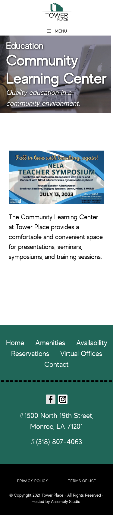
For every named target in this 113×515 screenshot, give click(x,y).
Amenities (50, 342)
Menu (61, 30)
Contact (56, 364)
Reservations (30, 353)
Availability (91, 342)
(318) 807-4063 (58, 441)
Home (15, 342)
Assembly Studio (65, 501)
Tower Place (56, 11)
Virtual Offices (81, 353)
